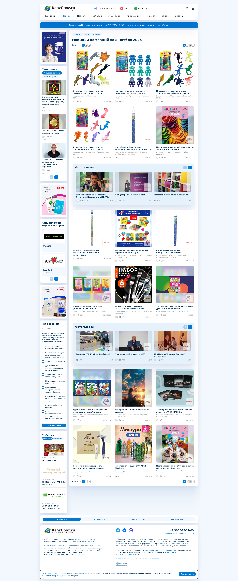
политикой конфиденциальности (56, 576)
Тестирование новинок (55, 361)
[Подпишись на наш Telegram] (118, 530)
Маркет (151, 16)
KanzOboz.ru (88, 541)
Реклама (178, 16)
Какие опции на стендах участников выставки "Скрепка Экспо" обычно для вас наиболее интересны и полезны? (53, 337)
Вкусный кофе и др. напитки (53, 406)
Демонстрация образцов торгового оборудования (54, 368)
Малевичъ (46, 328)
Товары (67, 16)
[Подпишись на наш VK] (124, 530)
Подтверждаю (187, 574)
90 (89, 45)
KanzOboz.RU (62, 519)
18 (83, 45)
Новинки (96, 34)
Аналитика (114, 16)
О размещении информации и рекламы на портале (137, 559)
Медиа (163, 16)
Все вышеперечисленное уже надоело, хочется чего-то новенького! (54, 415)
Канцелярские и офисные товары (63, 10)
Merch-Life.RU (177, 519)
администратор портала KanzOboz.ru (179, 533)
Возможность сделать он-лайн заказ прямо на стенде (55, 398)
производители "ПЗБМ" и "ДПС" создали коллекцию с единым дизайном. (119, 25)
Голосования (51, 323)
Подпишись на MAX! (107, 8)
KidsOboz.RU (100, 519)
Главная (77, 34)
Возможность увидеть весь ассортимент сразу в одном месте (55, 355)
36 (86, 45)
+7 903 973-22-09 (182, 530)
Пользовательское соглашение (158, 550)
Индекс (143, 8)
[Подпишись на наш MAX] (131, 530)
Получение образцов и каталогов (55, 382)
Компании (50, 16)
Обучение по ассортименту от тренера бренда (52, 390)
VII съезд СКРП (50, 460)
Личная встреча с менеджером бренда (54, 347)
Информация (134, 16)
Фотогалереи (84, 167)
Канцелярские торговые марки (53, 224)
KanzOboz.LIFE (139, 519)
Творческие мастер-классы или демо (54, 376)
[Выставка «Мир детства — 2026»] (54, 495)
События (97, 16)
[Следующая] (193, 45)
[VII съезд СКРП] (54, 450)
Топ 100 (127, 8)
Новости (81, 16)
